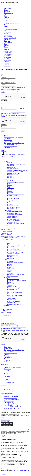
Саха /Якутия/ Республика (11, 23)
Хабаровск (7, 22)
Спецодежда (7, 347)
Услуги (6, 388)
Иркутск (6, 17)
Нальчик (6, 58)
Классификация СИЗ (10, 404)
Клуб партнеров (8, 361)
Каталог (3, 344)
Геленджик (7, 41)
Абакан (6, 24)
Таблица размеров (9, 401)
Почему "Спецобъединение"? (12, 367)
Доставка (6, 391)
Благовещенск (8, 36)
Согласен (3, 474)
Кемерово (6, 49)
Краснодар (7, 11)
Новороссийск (8, 39)
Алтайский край (8, 13)
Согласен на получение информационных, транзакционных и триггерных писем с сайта (15, 334)
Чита (5, 20)
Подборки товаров (9, 357)
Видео (6, 375)
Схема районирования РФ (11, 399)
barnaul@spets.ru (7, 231)
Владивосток (7, 35)
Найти (2, 131)
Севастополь (7, 52)
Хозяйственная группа (10, 353)
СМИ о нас (7, 376)
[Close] (1, 107)
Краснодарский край (10, 38)
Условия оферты (5, 420)
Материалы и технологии (11, 396)
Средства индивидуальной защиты (14, 350)
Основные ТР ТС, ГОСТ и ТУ (12, 406)
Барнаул (6, 10)
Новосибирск (8, 8)
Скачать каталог (8, 360)
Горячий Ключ (8, 42)
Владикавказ (7, 60)
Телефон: (21, 108)
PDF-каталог (21, 154)
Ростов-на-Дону (8, 54)
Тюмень (6, 30)
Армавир (6, 45)
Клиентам (3, 385)
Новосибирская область (10, 29)
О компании (4, 364)
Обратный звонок (6, 234)
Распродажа (4, 151)
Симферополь (8, 51)
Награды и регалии (9, 382)
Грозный (6, 64)
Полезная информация (7, 393)
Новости (6, 377)
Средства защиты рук (10, 351)
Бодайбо (6, 19)
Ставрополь (7, 57)
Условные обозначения (10, 398)
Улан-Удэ (6, 26)
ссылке (12, 457)
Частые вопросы (8, 402)
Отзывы (6, 379)
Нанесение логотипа (10, 372)
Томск (5, 14)
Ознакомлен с (13, 327)
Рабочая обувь (8, 348)
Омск (5, 16)
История (6, 370)
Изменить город (5, 229)
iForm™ (6, 359)
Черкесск (6, 61)
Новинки (3, 150)
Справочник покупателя (11, 405)
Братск (6, 33)
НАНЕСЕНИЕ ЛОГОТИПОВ (9, 156)
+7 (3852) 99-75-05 (7, 233)
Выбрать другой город (7, 239)
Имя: (2, 108)
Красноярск (7, 32)
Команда (6, 373)
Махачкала (7, 66)
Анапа (6, 47)
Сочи (5, 44)
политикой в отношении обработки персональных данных (13, 88)
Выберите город (11, 228)
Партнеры (7, 380)
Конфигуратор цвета (10, 154)
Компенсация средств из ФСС (12, 408)
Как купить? (7, 389)
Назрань (6, 63)
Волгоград (7, 55)
